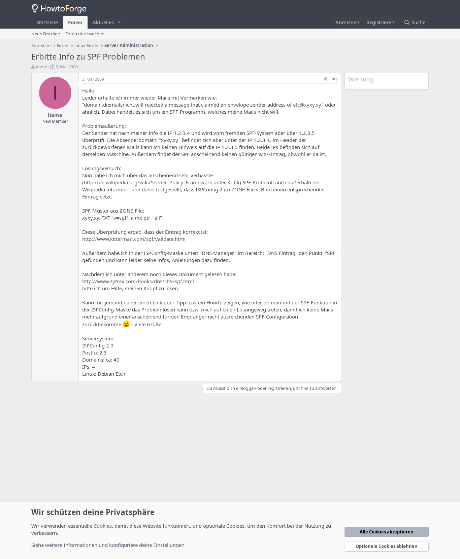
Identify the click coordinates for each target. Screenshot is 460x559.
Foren (75, 22)
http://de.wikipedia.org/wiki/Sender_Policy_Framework (148, 182)
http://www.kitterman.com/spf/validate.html (134, 238)
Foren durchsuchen (84, 34)
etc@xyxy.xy (307, 104)
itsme (41, 67)
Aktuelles (103, 22)
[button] (119, 22)
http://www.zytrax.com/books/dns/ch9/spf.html (138, 281)
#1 (334, 79)
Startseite (47, 22)
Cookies (103, 525)
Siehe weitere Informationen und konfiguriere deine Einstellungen (108, 545)
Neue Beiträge (45, 34)
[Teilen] (326, 79)
